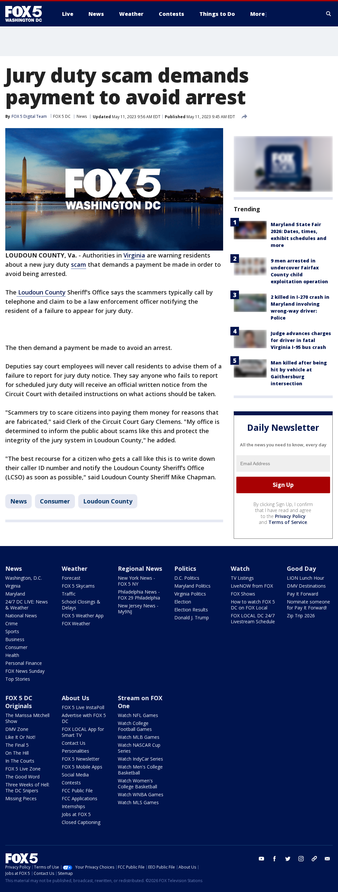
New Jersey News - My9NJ (138, 608)
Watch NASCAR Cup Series (139, 748)
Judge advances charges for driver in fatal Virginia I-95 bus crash (301, 340)
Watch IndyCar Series (140, 759)
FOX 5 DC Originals (18, 702)
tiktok (314, 858)
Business (14, 639)
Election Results (191, 609)
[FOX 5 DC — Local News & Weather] (27, 14)
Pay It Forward (302, 594)
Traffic (69, 594)
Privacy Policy (290, 516)
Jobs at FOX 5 (76, 814)
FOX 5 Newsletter (80, 759)
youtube (261, 858)
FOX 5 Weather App (83, 615)
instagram (301, 858)
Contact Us (73, 743)
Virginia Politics (190, 594)
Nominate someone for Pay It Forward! (308, 605)
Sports (12, 631)
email (327, 858)
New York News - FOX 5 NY (136, 581)
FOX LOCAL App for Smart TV (83, 732)
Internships (73, 806)
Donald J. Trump (191, 617)
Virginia (134, 255)
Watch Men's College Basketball (140, 770)
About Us (75, 698)
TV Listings (242, 578)
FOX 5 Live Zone (23, 769)
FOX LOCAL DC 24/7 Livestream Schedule (253, 618)
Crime (11, 623)
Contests (71, 782)
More (257, 13)
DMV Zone (16, 729)
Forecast (71, 578)
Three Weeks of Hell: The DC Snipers (27, 787)
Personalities (75, 751)
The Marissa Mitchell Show (27, 718)
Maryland (15, 594)
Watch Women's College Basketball (137, 783)
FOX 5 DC (62, 116)
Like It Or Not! (20, 737)
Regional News (140, 568)
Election (182, 602)
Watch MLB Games (138, 737)
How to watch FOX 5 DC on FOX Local (253, 605)
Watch (240, 568)
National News (21, 615)
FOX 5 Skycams (78, 586)
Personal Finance (23, 663)
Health (12, 655)
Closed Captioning (81, 822)
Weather (74, 568)
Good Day (301, 568)
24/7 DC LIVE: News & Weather (26, 605)
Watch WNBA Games (140, 794)
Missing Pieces (21, 798)
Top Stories (17, 679)
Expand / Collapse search (329, 13)
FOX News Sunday (25, 671)
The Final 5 (17, 745)
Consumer (55, 501)
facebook (274, 858)
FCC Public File (77, 790)
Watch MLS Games (138, 802)
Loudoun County (41, 292)
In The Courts (19, 761)
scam (78, 264)
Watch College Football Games (135, 726)
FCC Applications (79, 798)
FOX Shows (243, 594)
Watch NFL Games (138, 715)
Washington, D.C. (23, 578)
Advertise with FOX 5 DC (84, 718)
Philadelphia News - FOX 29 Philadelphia (139, 595)
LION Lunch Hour (305, 578)
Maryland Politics (192, 586)
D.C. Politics (186, 578)
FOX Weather (76, 623)
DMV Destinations (306, 586)
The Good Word (22, 776)
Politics (185, 568)
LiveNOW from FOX (252, 586)
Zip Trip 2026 (301, 615)
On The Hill (17, 753)
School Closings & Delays (81, 605)
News (82, 116)
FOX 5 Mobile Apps (82, 767)
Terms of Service (287, 522)
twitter (288, 858)
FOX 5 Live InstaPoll (83, 707)
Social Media (75, 775)
